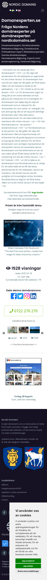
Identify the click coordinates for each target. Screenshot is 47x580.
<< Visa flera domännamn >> (23, 344)
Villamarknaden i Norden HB (26, 439)
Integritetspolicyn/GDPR (11, 488)
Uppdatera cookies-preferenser (14, 492)
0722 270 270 (25, 310)
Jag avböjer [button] (28, 566)
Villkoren (5, 484)
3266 (35, 338)
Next (42, 333)
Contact (5, 500)
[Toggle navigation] (42, 10)
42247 (14, 338)
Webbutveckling (8, 496)
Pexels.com (34, 248)
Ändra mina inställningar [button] (28, 571)
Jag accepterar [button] (28, 561)
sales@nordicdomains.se (23, 212)
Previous (4, 333)
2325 (24, 338)
